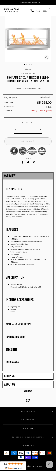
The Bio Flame (28, 74)
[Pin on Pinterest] (33, 162)
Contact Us (28, 446)
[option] (30, 2)
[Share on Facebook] (22, 162)
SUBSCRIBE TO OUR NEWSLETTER (28, 437)
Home (27, 69)
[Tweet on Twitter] (28, 162)
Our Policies (28, 420)
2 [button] (27, 65)
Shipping (9, 376)
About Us (9, 384)
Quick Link (28, 428)
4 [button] (32, 65)
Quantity (28, 122)
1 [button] (24, 64)
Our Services (28, 411)
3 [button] (29, 65)
